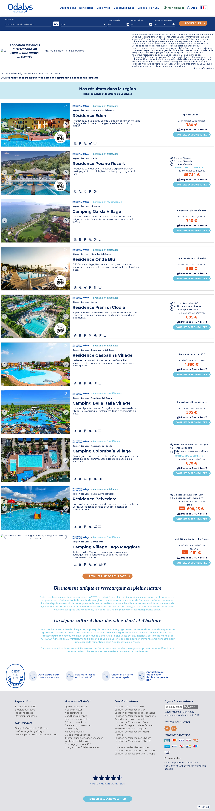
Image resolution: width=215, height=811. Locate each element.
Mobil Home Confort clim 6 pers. (192, 539)
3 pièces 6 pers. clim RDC (192, 354)
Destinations (68, 7)
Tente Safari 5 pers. (183, 448)
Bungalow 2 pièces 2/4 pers (191, 211)
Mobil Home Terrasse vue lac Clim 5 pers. (191, 452)
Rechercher (193, 23)
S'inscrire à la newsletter (107, 798)
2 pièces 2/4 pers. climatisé (191, 258)
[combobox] (84, 24)
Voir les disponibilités (191, 134)
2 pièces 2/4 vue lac (183, 161)
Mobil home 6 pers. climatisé (187, 306)
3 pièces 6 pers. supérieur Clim (188, 495)
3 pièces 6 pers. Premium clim (188, 498)
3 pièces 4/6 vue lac (183, 164)
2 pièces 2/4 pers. (191, 115)
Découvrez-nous (123, 7)
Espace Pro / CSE (148, 7)
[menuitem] (36, 706)
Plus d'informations (204, 68)
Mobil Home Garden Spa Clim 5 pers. (191, 445)
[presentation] (4, 125)
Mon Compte (176, 7)
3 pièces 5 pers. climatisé (186, 309)
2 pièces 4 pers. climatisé (186, 303)
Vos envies (103, 7)
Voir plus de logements (189, 167)
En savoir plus (172, 758)
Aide (192, 7)
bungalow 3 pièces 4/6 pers (192, 402)
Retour (205, 807)
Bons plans (86, 7)
